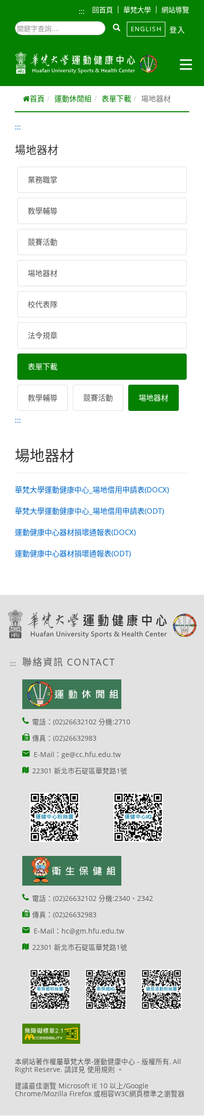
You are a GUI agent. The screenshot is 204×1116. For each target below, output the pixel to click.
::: (82, 11)
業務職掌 (42, 179)
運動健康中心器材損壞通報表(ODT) (73, 553)
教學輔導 (42, 211)
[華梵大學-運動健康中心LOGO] (86, 63)
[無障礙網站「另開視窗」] (51, 1034)
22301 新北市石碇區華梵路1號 (79, 770)
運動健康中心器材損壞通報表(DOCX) (75, 532)
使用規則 (101, 1069)
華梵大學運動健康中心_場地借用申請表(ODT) (89, 511)
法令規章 (42, 335)
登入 (177, 30)
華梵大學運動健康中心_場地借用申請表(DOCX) (92, 489)
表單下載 (116, 98)
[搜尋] (117, 28)
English (146, 28)
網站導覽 (175, 9)
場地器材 (42, 273)
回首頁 (102, 9)
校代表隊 (42, 304)
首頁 (37, 98)
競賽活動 (42, 242)
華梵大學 (137, 9)
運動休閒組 (73, 98)
